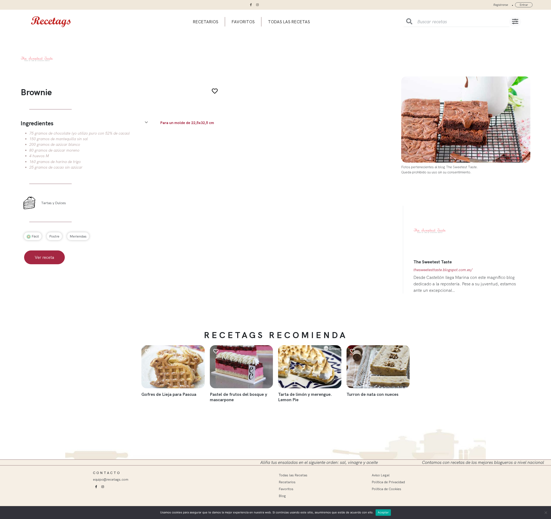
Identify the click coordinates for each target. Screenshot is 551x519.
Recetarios (205, 21)
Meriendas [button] (78, 236)
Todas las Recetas (293, 475)
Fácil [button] (35, 236)
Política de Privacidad (388, 482)
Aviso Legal (381, 475)
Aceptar (383, 512)
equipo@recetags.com (110, 479)
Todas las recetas (289, 21)
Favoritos (243, 21)
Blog (282, 496)
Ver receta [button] (44, 257)
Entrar (524, 5)
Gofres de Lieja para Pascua (168, 394)
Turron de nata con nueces (372, 394)
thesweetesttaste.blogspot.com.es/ (442, 269)
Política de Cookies (386, 489)
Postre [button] (54, 236)
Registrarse (500, 5)
